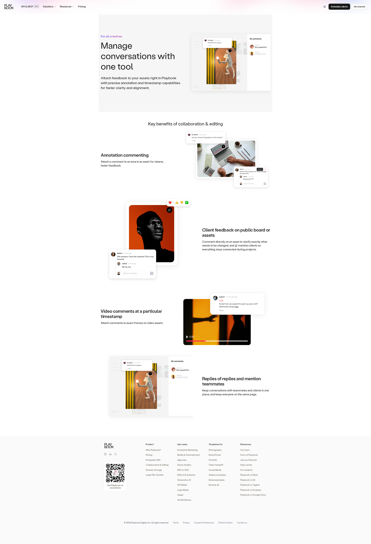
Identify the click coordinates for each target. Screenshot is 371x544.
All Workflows (184, 500)
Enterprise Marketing (187, 450)
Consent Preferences (204, 522)
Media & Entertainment (188, 455)
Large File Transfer (155, 474)
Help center (246, 464)
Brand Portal (215, 455)
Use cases (182, 444)
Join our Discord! (248, 460)
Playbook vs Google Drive (253, 494)
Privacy (186, 522)
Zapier (180, 494)
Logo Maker (183, 490)
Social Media (215, 470)
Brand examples (216, 480)
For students (246, 470)
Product (150, 444)
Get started (359, 6)
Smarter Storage (154, 470)
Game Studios (184, 464)
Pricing (82, 6)
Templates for (216, 444)
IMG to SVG (183, 470)
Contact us (242, 522)
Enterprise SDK (153, 460)
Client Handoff (216, 464)
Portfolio (213, 460)
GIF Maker (182, 484)
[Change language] (324, 6)
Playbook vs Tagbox (250, 484)
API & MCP (29, 6)
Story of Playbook (249, 455)
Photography (215, 450)
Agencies (182, 460)
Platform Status (225, 522)
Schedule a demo (339, 6)
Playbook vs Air (247, 480)
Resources (245, 444)
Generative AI (184, 480)
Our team (245, 450)
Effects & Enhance (186, 474)
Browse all (214, 484)
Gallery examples (217, 474)
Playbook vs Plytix (249, 474)
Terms (176, 522)
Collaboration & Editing (157, 464)
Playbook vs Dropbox (250, 490)
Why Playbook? (153, 450)
